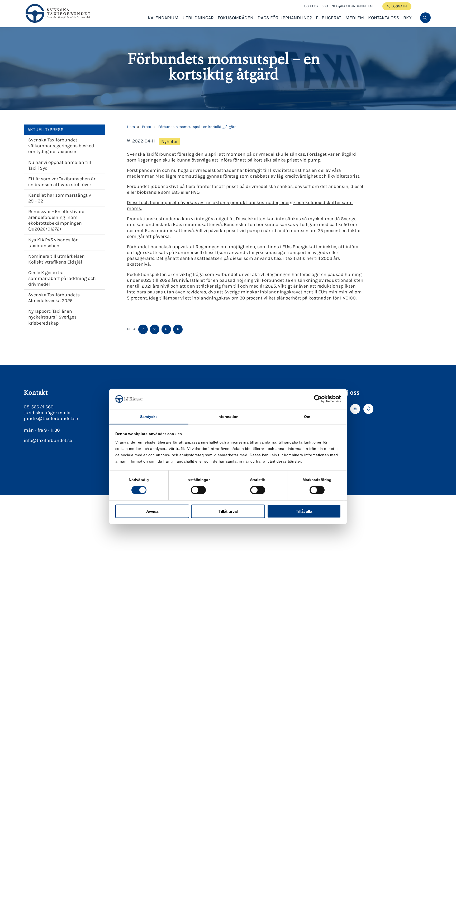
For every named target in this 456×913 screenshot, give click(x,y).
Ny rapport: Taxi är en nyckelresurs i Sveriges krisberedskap (52, 316)
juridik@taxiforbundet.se (51, 418)
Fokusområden (235, 17)
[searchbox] (385, 35)
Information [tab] (228, 416)
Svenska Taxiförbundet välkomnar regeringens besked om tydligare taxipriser (61, 145)
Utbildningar (198, 17)
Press (146, 126)
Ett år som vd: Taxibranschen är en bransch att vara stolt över (61, 181)
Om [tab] (307, 416)
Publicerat (328, 17)
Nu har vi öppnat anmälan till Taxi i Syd (59, 165)
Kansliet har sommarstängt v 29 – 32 (59, 198)
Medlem (354, 17)
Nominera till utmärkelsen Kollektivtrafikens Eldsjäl (56, 259)
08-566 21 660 (316, 6)
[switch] (198, 490)
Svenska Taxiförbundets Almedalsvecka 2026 (54, 297)
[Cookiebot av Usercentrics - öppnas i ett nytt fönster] (318, 399)
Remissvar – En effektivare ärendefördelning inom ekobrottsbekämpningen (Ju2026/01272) (56, 220)
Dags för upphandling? (285, 17)
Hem (131, 126)
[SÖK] (425, 17)
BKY (407, 17)
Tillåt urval (228, 511)
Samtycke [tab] (149, 416)
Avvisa (152, 511)
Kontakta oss (383, 17)
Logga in (399, 6)
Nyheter (169, 141)
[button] (425, 35)
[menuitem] (425, 17)
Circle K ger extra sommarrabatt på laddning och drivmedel (62, 278)
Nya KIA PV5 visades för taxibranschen (52, 242)
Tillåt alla (304, 511)
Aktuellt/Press (45, 129)
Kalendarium (163, 17)
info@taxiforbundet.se (352, 6)
